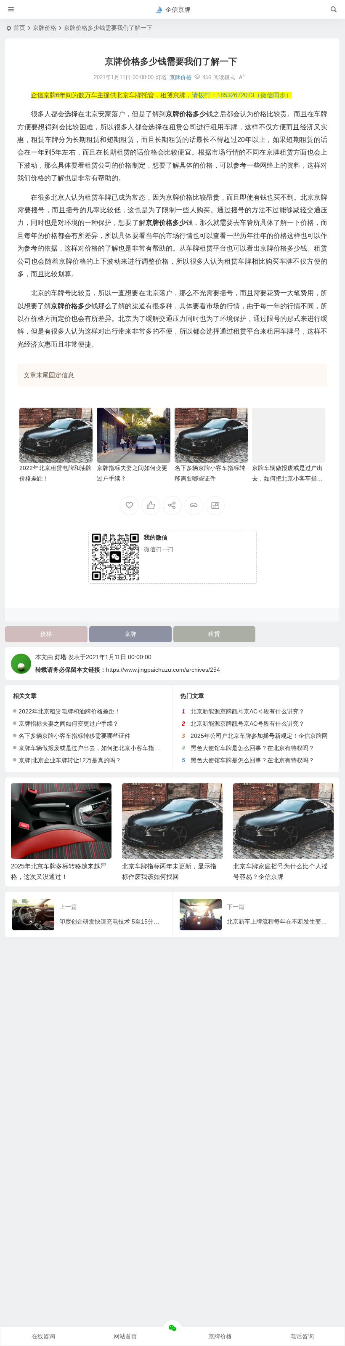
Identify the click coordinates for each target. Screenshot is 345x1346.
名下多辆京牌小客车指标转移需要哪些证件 (74, 735)
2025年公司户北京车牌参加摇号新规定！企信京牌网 (259, 735)
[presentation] (285, 797)
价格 (46, 633)
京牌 (130, 633)
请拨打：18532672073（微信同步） (242, 95)
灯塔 (60, 657)
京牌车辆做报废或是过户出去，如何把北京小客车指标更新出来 (287, 478)
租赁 (214, 633)
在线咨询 (43, 1336)
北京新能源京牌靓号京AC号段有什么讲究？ (248, 711)
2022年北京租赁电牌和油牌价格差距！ (69, 711)
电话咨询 (302, 1336)
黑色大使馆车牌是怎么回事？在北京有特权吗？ (252, 748)
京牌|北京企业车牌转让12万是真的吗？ (70, 760)
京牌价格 (44, 27)
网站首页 (125, 1336)
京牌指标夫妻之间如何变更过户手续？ (69, 723)
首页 (19, 27)
